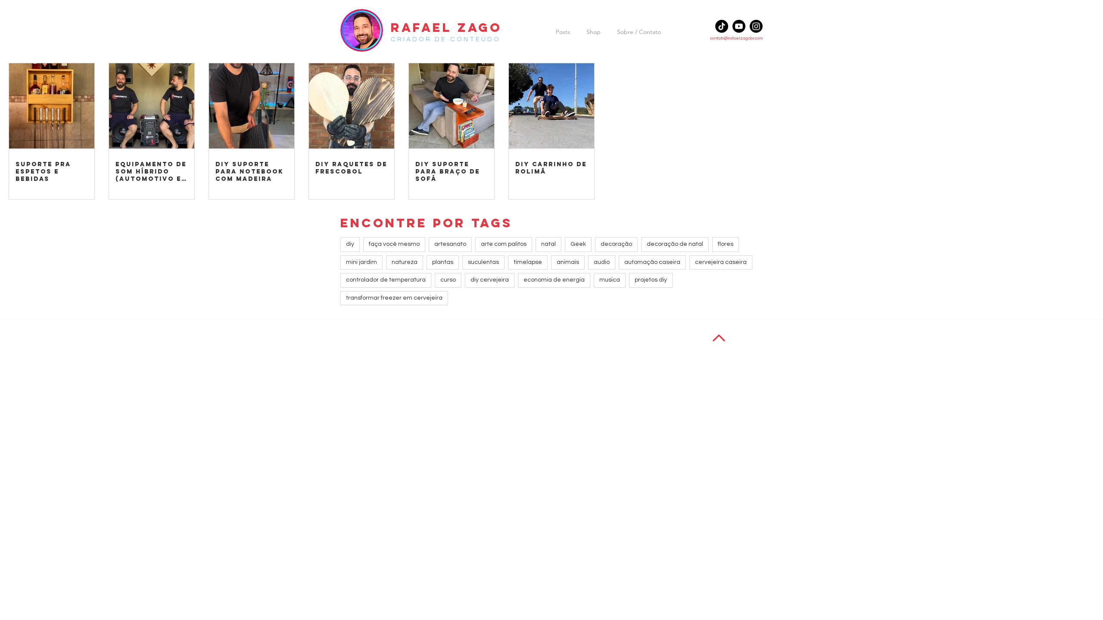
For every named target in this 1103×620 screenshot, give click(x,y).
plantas (442, 262)
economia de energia (554, 280)
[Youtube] (738, 26)
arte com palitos (504, 244)
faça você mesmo (394, 244)
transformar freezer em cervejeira (394, 298)
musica (609, 280)
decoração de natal (675, 244)
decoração (616, 244)
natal (548, 244)
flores (725, 244)
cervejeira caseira (721, 262)
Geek (578, 244)
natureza (405, 262)
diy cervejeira (489, 280)
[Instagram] (756, 26)
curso (448, 280)
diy (350, 244)
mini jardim (361, 262)
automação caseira (652, 262)
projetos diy (651, 280)
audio (602, 262)
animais (568, 262)
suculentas (483, 262)
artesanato (450, 244)
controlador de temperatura (386, 280)
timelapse (528, 262)
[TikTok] (721, 26)
